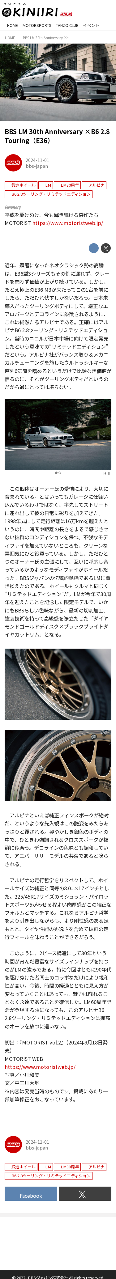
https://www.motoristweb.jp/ (67, 223)
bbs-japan (37, 166)
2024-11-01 (37, 160)
